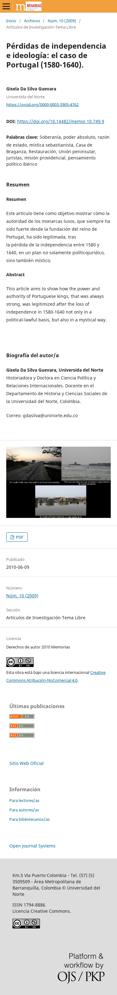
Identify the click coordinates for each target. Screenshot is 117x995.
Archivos (32, 21)
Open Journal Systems (32, 846)
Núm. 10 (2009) (62, 21)
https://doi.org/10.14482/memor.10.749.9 (60, 121)
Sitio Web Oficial (26, 763)
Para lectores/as (24, 800)
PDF (19, 537)
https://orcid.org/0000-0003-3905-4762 (42, 104)
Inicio (11, 21)
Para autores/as (24, 810)
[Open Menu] (6, 6)
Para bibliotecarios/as (29, 819)
